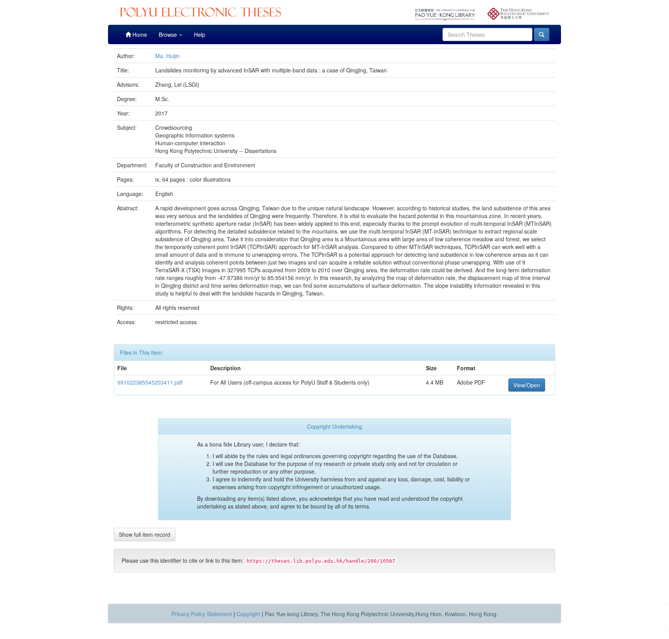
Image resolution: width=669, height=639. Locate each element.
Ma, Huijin (167, 56)
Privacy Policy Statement (202, 614)
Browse (168, 34)
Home (139, 34)
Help (199, 34)
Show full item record (144, 534)
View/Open (526, 385)
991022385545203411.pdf (149, 382)
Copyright (248, 614)
